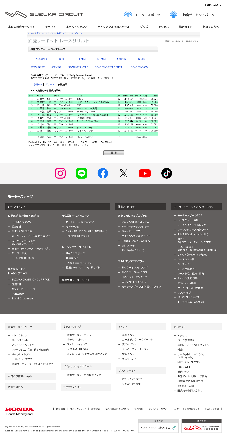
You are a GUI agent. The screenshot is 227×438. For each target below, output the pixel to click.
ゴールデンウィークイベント (137, 339)
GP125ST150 (40, 59)
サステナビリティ (78, 409)
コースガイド (184, 264)
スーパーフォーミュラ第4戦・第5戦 (31, 236)
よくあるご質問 (186, 386)
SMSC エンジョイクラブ (134, 272)
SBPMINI (56, 67)
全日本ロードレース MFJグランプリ (31, 248)
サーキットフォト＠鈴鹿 (190, 288)
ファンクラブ (184, 292)
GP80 (62, 59)
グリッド (49, 84)
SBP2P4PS (142, 59)
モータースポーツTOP (190, 215)
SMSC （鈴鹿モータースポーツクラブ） (195, 240)
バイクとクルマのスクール (114, 26)
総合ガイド (185, 26)
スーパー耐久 (19, 253)
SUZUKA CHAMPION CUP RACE (31, 279)
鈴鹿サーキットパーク (200, 14)
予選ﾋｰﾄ (38, 84)
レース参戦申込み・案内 (191, 273)
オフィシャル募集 (187, 283)
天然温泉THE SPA (77, 349)
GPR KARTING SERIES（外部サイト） (87, 231)
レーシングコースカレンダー (193, 225)
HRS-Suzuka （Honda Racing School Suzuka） (197, 248)
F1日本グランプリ (21, 222)
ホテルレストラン (76, 339)
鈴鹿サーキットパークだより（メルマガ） (33, 364)
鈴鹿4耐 (16, 284)
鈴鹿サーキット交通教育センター (85, 375)
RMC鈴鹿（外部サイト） (78, 236)
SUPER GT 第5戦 (22, 231)
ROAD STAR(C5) (139, 67)
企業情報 (60, 409)
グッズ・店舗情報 (131, 383)
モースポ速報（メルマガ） (191, 302)
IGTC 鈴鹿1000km (23, 258)
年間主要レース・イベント (76, 280)
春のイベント (129, 335)
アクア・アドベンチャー (24, 345)
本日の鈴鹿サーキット (21, 26)
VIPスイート (128, 245)
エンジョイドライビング (134, 282)
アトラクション (19, 335)
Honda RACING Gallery (136, 240)
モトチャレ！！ (73, 226)
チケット (50, 26)
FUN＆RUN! (18, 294)
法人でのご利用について (117, 409)
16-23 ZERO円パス (189, 297)
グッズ (144, 26)
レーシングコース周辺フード (193, 229)
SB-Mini (101, 59)
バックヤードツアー (132, 231)
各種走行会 (72, 258)
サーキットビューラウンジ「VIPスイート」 (192, 356)
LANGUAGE (211, 5)
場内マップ (184, 371)
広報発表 (95, 409)
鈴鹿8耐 (16, 226)
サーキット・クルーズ (133, 250)
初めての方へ (211, 26)
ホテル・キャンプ (76, 26)
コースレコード (186, 259)
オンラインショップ (132, 379)
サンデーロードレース (24, 289)
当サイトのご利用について (187, 409)
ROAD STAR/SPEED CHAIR (109, 67)
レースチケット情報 (188, 220)
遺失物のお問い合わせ (190, 390)
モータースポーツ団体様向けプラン (141, 286)
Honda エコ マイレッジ (79, 263)
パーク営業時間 (186, 340)
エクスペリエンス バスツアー (137, 236)
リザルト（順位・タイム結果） (193, 254)
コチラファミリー (72, 387)
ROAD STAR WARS (78, 67)
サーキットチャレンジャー (135, 226)
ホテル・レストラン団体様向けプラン (87, 354)
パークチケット (20, 340)
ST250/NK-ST (38, 67)
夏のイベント (129, 344)
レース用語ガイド (187, 269)
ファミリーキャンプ (77, 344)
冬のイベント (129, 358)
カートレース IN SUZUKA (80, 222)
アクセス (163, 26)
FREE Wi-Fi (185, 366)
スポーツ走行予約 (188, 278)
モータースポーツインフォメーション (193, 207)
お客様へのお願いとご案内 (192, 376)
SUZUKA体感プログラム (135, 222)
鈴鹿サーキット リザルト (45, 33)
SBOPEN (121, 59)
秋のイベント (129, 354)
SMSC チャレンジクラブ (134, 267)
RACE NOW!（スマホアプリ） (193, 234)
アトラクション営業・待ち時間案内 (30, 349)
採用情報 (138, 409)
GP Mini (81, 59)
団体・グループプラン (23, 359)
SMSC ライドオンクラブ (134, 277)
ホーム (30, 33)
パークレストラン (21, 354)
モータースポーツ (147, 14)
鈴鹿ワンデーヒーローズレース (69, 33)
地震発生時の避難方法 (190, 381)
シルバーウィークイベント (136, 349)
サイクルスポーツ (75, 253)
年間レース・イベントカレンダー (195, 345)
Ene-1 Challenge (22, 298)
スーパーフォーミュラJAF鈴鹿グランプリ (23, 242)
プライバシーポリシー (159, 409)
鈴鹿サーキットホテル (79, 335)
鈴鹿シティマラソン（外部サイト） (83, 267)
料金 (180, 349)
